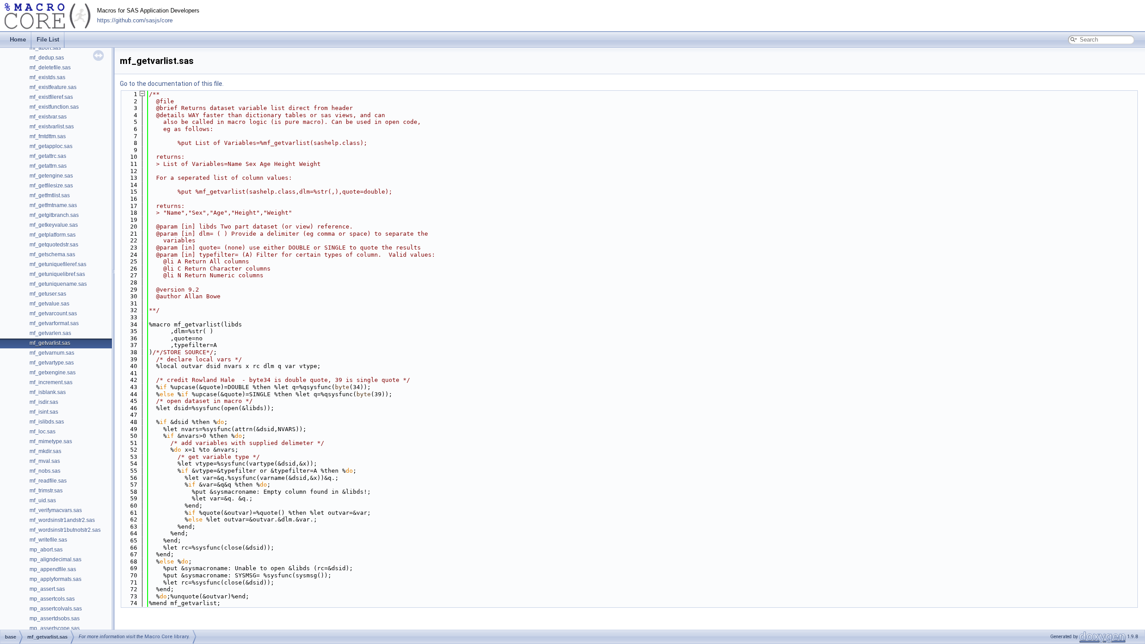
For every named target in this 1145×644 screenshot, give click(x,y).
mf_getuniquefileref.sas (58, 264)
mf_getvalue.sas (49, 304)
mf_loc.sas (42, 431)
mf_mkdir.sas (45, 451)
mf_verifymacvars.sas (56, 510)
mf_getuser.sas (48, 294)
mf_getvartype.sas (52, 363)
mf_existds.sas (47, 77)
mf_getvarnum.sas (52, 353)
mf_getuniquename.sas (58, 284)
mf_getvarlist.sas (50, 343)
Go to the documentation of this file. (172, 83)
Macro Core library (166, 637)
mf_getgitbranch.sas (54, 215)
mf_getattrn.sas (48, 166)
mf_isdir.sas (44, 402)
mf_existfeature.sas (53, 87)
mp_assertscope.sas (55, 628)
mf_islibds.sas (47, 422)
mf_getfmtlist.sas (50, 195)
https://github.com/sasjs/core (135, 20)
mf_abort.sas (45, 48)
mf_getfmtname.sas (53, 205)
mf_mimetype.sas (51, 441)
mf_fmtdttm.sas (48, 136)
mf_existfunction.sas (54, 107)
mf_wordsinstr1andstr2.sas (62, 520)
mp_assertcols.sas (52, 599)
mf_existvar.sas (48, 117)
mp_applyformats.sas (55, 579)
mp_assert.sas (47, 589)
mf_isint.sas (44, 412)
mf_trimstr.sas (46, 490)
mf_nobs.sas (45, 471)
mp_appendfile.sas (53, 569)
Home (18, 39)
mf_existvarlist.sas (52, 126)
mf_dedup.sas (47, 58)
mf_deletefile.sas (50, 67)
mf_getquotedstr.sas (54, 245)
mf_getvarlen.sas (50, 333)
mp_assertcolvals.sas (56, 609)
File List (48, 39)
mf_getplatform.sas (53, 235)
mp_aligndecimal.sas (55, 559)
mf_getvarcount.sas (53, 313)
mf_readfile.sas (48, 481)
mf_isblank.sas (48, 392)
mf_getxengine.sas (53, 372)
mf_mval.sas (45, 461)
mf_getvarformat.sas (54, 323)
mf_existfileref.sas (51, 97)
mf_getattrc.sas (48, 156)
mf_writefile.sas (48, 540)
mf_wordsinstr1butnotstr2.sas (65, 530)
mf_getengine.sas (51, 176)
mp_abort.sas (46, 550)
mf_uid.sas (43, 500)
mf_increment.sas (51, 382)
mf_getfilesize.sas (51, 185)
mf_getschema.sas (52, 254)
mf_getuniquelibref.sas (57, 274)
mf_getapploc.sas (51, 146)
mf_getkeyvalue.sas (54, 225)
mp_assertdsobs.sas (55, 618)
